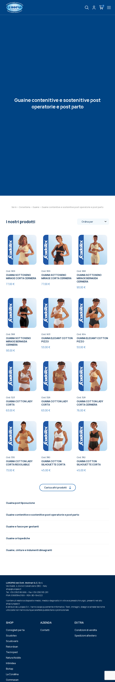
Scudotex (11, 635)
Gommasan (12, 679)
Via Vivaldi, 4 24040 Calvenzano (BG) (23, 585)
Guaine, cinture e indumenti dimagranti (29, 550)
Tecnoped (12, 652)
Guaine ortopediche (18, 538)
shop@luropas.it (13, 589)
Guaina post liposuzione (20, 503)
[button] (57, 487)
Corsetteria (24, 207)
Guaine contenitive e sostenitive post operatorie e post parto (42, 514)
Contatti (44, 630)
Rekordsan (12, 646)
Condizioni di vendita (86, 630)
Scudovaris (12, 641)
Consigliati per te (15, 630)
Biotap (9, 668)
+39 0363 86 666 (18, 592)
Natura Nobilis (13, 657)
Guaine (35, 207)
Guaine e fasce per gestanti (22, 526)
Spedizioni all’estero (86, 635)
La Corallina (12, 674)
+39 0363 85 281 (40, 592)
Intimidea (11, 663)
